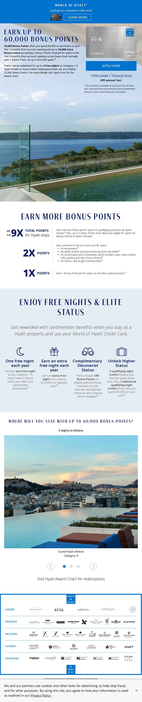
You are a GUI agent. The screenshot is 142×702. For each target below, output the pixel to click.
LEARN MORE (79, 17)
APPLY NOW (119, 67)
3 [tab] (78, 566)
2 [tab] (71, 566)
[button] (136, 690)
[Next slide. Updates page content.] (93, 567)
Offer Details (100, 75)
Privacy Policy (41, 695)
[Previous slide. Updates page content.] (51, 567)
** (55, 59)
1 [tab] (64, 566)
